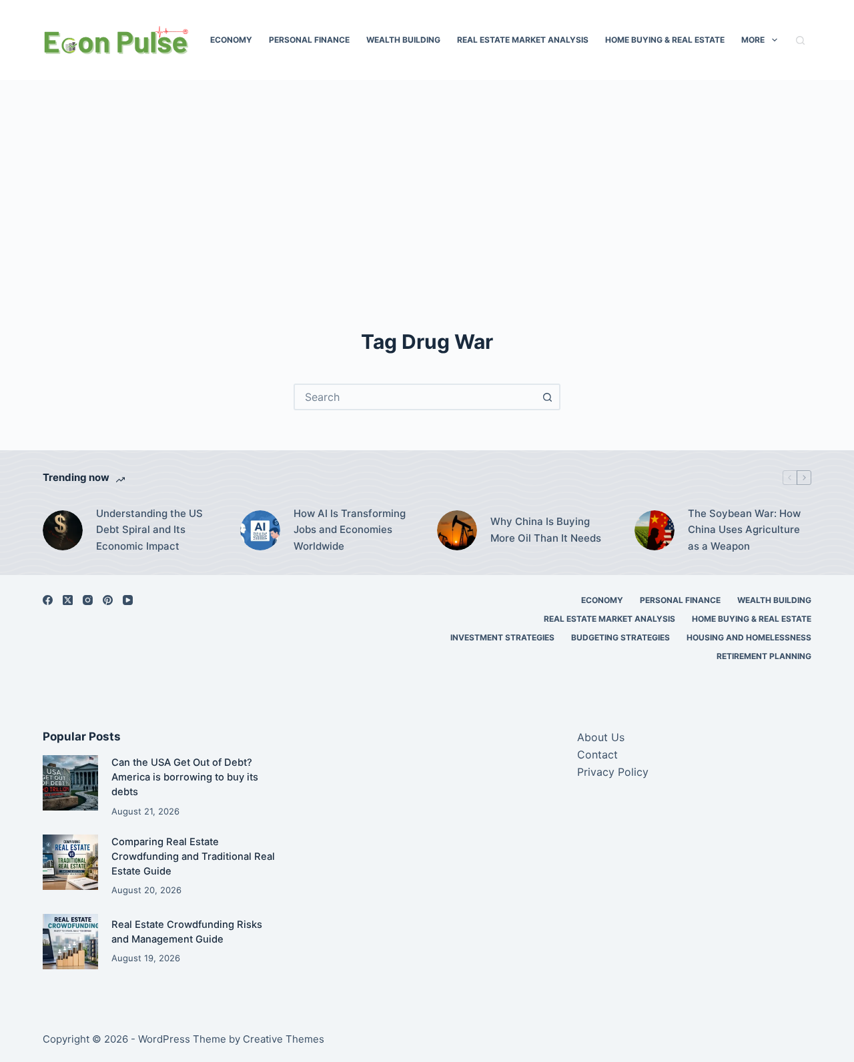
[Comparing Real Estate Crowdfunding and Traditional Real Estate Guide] (70, 862)
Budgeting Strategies (620, 637)
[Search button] (547, 397)
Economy (231, 40)
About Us (600, 737)
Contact (597, 754)
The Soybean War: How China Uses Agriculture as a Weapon (744, 530)
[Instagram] (88, 600)
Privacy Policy (613, 771)
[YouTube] (128, 600)
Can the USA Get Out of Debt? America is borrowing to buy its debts (184, 777)
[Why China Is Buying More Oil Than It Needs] (457, 530)
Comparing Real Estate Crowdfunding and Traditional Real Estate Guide (193, 856)
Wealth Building (403, 40)
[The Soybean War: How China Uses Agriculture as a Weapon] (654, 530)
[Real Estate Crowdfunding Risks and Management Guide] (70, 941)
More (753, 40)
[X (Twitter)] (68, 600)
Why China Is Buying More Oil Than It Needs (545, 529)
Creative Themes (283, 1039)
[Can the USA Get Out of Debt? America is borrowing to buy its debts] (70, 783)
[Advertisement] (427, 220)
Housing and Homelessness (749, 637)
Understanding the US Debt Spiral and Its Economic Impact (149, 530)
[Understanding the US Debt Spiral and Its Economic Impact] (63, 530)
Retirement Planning (764, 656)
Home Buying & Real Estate (665, 40)
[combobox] (415, 397)
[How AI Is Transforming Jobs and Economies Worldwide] (260, 530)
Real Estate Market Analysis (522, 40)
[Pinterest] (108, 600)
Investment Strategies (502, 637)
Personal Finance (309, 40)
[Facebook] (48, 600)
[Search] (800, 40)
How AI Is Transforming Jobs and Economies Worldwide (350, 530)
